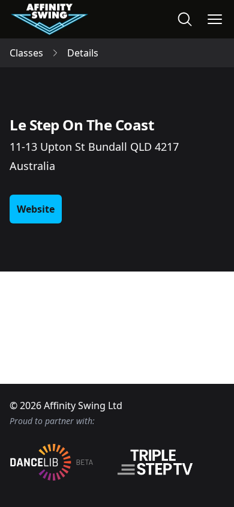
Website (36, 209)
